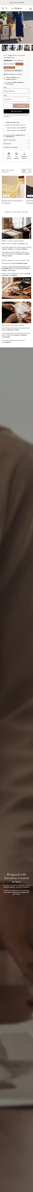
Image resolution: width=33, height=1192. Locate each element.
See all (26, 171)
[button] (5, 48)
